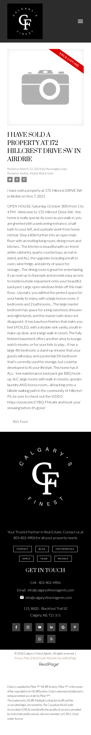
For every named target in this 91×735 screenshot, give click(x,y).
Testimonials (65, 549)
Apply (26, 558)
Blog (42, 549)
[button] (22, 549)
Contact (22, 549)
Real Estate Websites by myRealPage (54, 658)
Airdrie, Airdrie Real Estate (36, 173)
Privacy (63, 558)
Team (43, 558)
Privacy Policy (23, 658)
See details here (58, 196)
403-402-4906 (24, 538)
